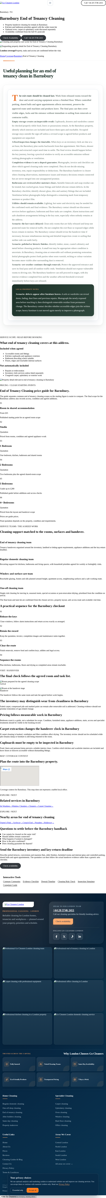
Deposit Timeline (48, 881)
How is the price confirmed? (13, 841)
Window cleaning (62, 1117)
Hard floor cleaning (63, 1121)
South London (61, 1155)
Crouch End (29, 823)
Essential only (18, 1190)
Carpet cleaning (61, 1104)
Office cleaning (61, 1125)
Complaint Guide (10, 885)
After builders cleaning (12, 1117)
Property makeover (10, 1125)
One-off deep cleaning (12, 1108)
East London (60, 1151)
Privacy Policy (8, 1168)
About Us (6, 1147)
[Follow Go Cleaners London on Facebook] (56, 936)
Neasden (39, 823)
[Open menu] (50, 3)
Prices (5, 1151)
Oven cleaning (61, 1112)
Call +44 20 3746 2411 (93, 3)
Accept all (32, 1190)
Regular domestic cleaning (13, 1104)
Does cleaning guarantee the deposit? (17, 843)
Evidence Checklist (31, 881)
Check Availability (10, 38)
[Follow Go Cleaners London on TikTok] (72, 936)
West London (60, 1159)
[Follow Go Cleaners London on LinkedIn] (79, 936)
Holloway (49, 823)
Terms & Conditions (11, 1172)
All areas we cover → (64, 1164)
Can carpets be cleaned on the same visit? (19, 834)
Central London (61, 1142)
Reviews (6, 1155)
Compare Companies (11, 881)
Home (2, 56)
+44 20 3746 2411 (63, 910)
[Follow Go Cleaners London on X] (64, 936)
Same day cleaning (10, 1121)
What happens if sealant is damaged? (17, 839)
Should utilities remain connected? (16, 836)
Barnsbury (18, 56)
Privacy (5, 1191)
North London (61, 1147)
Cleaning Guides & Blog (12, 1159)
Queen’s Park (6, 823)
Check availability (10, 866)
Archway (18, 823)
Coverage (9, 56)
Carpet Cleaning (45, 806)
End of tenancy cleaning (12, 1112)
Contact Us (7, 1164)
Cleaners (33, 806)
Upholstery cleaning (63, 1108)
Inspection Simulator (86, 881)
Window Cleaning (20, 806)
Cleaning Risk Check (66, 881)
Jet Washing (6, 806)
